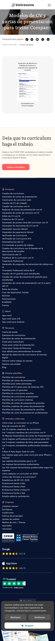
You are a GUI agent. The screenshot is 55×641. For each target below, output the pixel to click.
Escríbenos (7, 509)
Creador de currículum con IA (15, 206)
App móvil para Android (13, 322)
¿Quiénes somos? (10, 506)
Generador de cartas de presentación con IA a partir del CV (26, 284)
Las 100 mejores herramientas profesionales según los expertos (27, 469)
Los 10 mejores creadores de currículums (21, 429)
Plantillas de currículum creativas (17, 400)
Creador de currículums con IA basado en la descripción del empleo (22, 249)
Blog (4, 367)
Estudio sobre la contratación (15, 496)
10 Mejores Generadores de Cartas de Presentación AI (27, 435)
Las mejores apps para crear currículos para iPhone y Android (26, 456)
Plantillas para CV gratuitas (15, 390)
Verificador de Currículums (14, 235)
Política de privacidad (12, 516)
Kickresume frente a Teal (13, 493)
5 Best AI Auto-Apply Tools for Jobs (18, 451)
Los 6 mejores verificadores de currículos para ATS (25, 439)
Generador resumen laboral (15, 229)
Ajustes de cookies (10, 519)
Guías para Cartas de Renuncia (16, 348)
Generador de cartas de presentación (19, 196)
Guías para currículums (13, 341)
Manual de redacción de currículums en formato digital (24, 356)
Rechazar (15, 617)
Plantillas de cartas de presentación (19, 380)
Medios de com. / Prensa (13, 522)
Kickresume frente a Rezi (13, 486)
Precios (5, 305)
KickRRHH (6, 302)
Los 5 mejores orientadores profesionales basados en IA (27, 447)
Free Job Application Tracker (15, 292)
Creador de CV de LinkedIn (14, 203)
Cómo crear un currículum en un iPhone (20, 423)
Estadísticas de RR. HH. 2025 (15, 480)
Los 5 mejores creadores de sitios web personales (25, 442)
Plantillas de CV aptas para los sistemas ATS (23, 387)
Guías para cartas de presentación (18, 345)
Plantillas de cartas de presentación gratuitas (23, 403)
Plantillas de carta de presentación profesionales (25, 412)
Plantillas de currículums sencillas (18, 393)
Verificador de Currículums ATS (16, 238)
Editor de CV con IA (11, 216)
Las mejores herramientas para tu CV (19, 461)
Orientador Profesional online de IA (18, 270)
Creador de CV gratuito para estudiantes (21, 273)
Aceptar (29, 625)
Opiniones (7, 529)
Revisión (6, 295)
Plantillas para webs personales (17, 383)
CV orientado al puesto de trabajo (18, 245)
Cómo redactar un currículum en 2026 (20, 473)
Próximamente (9, 299)
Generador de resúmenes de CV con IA (20, 225)
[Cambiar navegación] (49, 5)
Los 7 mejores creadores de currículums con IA (24, 432)
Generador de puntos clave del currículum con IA (25, 222)
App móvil (7, 315)
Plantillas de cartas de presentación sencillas (23, 409)
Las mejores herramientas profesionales (20, 464)
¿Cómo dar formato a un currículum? (19, 477)
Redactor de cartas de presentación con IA (22, 209)
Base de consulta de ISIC (13, 426)
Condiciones (8, 512)
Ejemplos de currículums (13, 335)
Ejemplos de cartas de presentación (19, 338)
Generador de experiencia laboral (17, 232)
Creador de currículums (13, 193)
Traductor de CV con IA (13, 219)
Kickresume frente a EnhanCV (16, 490)
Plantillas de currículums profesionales (20, 396)
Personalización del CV (12, 242)
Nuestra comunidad (11, 364)
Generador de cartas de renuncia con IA (20, 213)
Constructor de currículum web (16, 200)
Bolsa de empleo (10, 289)
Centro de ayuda (9, 332)
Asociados (7, 525)
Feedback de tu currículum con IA (18, 257)
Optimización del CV (11, 254)
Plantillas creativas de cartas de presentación (23, 406)
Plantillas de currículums (13, 377)
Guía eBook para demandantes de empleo (21, 351)
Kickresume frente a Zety (13, 483)
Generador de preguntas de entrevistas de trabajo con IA (27, 265)
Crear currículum (16, 167)
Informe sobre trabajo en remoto (17, 361)
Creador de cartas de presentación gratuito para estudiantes (24, 278)
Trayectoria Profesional (12, 261)
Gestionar (39, 617)
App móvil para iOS (11, 318)
